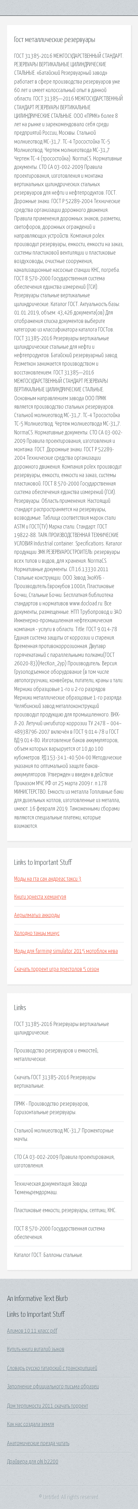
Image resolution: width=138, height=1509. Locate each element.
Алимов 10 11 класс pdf (32, 1331)
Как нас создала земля (30, 1424)
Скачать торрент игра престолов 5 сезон (56, 969)
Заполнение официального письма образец (53, 1386)
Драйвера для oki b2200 (32, 1462)
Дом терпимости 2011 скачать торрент (47, 1406)
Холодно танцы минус (36, 933)
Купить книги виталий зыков (35, 1349)
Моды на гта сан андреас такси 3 (47, 879)
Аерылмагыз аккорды (37, 915)
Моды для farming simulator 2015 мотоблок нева (66, 951)
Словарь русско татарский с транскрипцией (52, 1368)
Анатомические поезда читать (38, 1443)
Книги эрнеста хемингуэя (40, 897)
